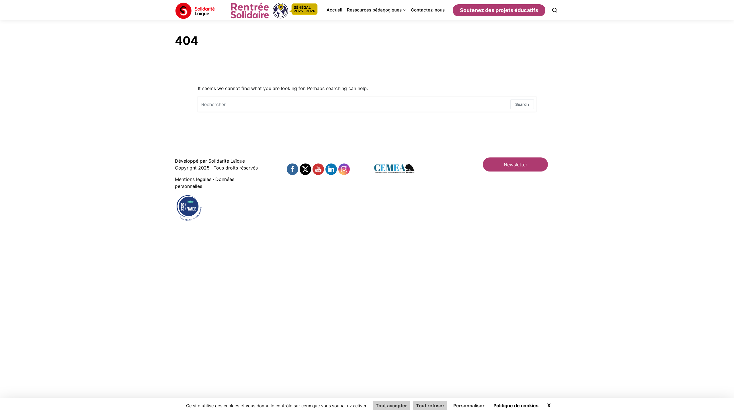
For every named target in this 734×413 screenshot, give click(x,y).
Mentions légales (193, 179)
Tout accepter (391, 405)
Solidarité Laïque (226, 161)
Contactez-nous (428, 10)
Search (522, 104)
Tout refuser (430, 405)
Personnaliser (469, 405)
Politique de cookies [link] (515, 405)
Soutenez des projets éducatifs (499, 10)
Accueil (334, 10)
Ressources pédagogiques (374, 10)
